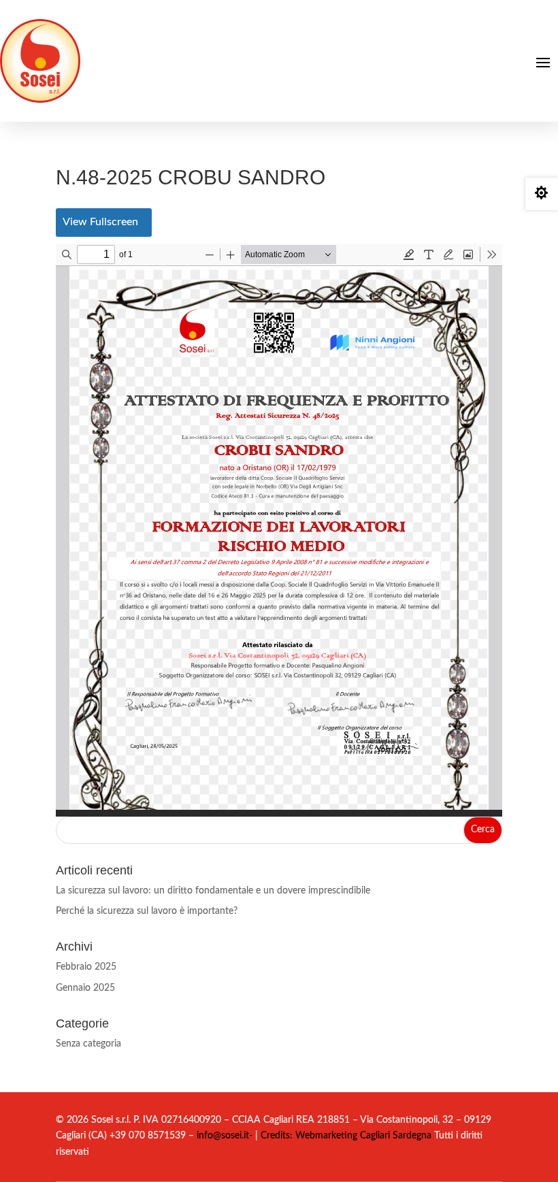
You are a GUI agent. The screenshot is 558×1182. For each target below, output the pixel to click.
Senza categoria (88, 1044)
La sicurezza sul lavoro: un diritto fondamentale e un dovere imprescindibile (213, 891)
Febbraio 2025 (86, 967)
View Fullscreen (100, 221)
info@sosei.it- (224, 1135)
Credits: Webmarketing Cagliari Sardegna (344, 1135)
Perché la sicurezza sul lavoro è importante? (146, 911)
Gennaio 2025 (85, 988)
